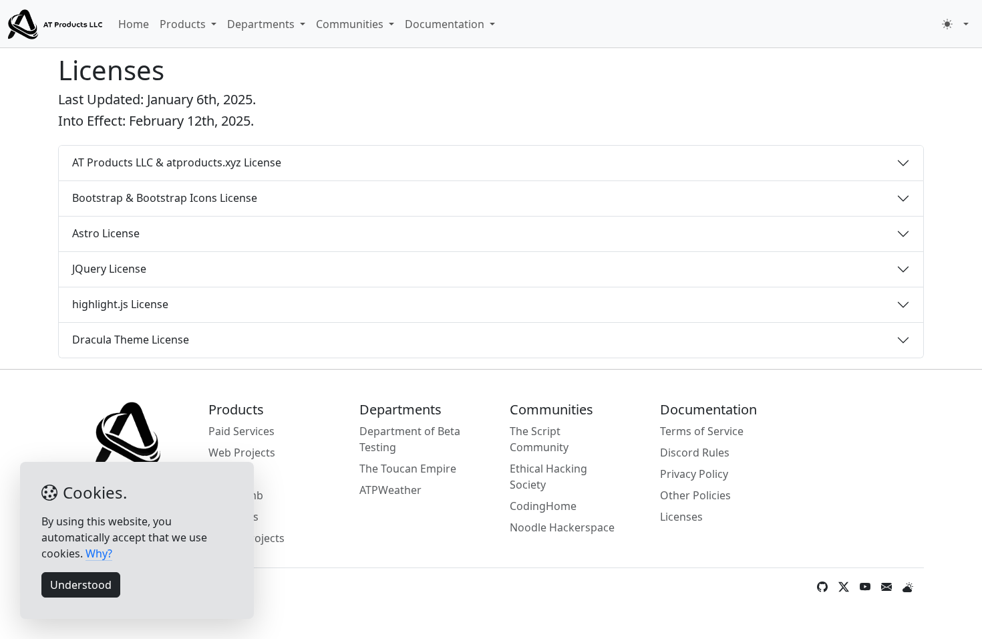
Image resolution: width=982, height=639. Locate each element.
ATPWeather (390, 490)
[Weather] (908, 587)
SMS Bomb (235, 495)
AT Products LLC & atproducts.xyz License (176, 162)
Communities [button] (351, 24)
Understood (81, 585)
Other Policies (695, 495)
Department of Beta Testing (409, 439)
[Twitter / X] (843, 587)
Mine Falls (233, 516)
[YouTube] (865, 587)
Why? (99, 553)
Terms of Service (702, 431)
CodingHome (543, 506)
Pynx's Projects (246, 538)
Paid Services (241, 431)
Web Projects (241, 452)
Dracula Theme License (130, 339)
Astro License (106, 233)
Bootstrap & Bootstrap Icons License (164, 197)
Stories (226, 474)
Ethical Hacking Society (548, 476)
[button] (955, 24)
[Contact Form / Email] (886, 587)
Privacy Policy (694, 474)
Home (133, 24)
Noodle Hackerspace (562, 527)
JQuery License (109, 268)
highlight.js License (120, 304)
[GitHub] (822, 587)
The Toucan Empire (407, 468)
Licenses (681, 516)
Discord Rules (694, 452)
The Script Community (539, 439)
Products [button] (184, 24)
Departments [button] (262, 24)
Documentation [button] (446, 24)
